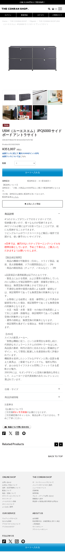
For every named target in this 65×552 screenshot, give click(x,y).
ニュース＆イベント (39, 488)
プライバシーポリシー (40, 529)
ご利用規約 (36, 524)
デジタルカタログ (8, 526)
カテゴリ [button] (40, 15)
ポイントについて (8, 504)
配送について (6, 490)
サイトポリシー (37, 526)
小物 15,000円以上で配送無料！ (33, 2)
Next (61, 444)
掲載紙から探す (37, 498)
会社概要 (35, 518)
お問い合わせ (6, 482)
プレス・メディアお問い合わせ (43, 496)
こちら (23, 156)
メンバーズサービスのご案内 (42, 485)
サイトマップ (6, 498)
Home (4, 21)
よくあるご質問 (7, 507)
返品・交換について (9, 493)
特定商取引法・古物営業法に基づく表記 (46, 521)
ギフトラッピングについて (11, 496)
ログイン (8, 15)
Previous (56, 444)
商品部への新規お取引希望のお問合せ (45, 501)
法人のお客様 (6, 521)
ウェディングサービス (9, 518)
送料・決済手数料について (11, 488)
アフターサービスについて (11, 524)
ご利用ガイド (57, 15)
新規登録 (24, 15)
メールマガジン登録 (9, 501)
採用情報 (35, 493)
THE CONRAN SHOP (18, 21)
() (56, 9)
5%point (32, 21)
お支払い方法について (9, 485)
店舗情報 (35, 490)
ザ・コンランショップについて (43, 482)
